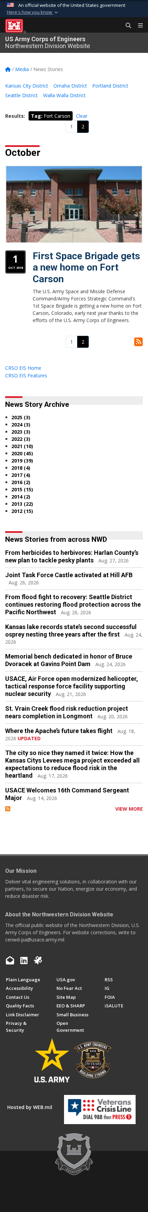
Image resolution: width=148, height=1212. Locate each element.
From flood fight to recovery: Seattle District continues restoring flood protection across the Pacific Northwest (73, 604)
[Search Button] (126, 25)
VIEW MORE (129, 808)
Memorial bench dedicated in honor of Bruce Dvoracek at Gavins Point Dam (68, 660)
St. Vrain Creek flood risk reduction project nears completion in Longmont (66, 712)
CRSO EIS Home (23, 368)
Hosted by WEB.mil (29, 1107)
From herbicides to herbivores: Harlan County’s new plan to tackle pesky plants (71, 556)
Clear (81, 116)
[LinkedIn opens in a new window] (24, 960)
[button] (33, 12)
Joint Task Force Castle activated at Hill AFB (69, 575)
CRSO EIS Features (26, 375)
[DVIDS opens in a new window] (38, 960)
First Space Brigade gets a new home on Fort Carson (86, 267)
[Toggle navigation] (138, 25)
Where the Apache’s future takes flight (59, 730)
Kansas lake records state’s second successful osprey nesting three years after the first (71, 630)
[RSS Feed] (7, 808)
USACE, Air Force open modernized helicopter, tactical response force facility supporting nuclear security (71, 686)
